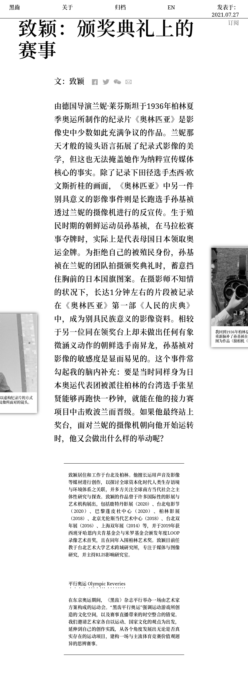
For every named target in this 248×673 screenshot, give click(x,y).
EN (171, 7)
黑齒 (14, 7)
